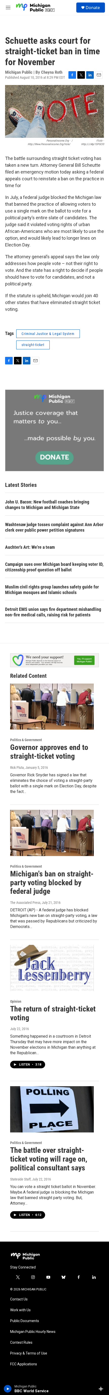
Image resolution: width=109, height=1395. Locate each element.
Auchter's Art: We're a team (30, 547)
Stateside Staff (20, 1179)
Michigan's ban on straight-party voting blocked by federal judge (52, 882)
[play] (8, 1388)
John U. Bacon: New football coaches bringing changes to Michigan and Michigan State (47, 504)
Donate (93, 7)
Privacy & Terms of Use (28, 1353)
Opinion (15, 1001)
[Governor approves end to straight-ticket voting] (52, 707)
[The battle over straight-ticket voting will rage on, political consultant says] (52, 1109)
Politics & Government (26, 740)
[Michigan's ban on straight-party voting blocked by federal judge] (52, 833)
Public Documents (24, 1321)
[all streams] (102, 1388)
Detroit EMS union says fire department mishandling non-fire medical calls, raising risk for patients (53, 612)
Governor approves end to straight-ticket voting (49, 751)
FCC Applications (23, 1364)
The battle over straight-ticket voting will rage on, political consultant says (48, 1159)
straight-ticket (33, 345)
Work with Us (20, 1310)
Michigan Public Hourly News (33, 1332)
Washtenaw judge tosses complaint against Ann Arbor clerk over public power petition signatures (54, 527)
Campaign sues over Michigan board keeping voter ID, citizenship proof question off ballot (54, 567)
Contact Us (19, 1299)
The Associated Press (25, 903)
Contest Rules (21, 1342)
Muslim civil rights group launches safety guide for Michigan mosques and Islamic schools (52, 589)
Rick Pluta (17, 768)
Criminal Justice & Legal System (48, 334)
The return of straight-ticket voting (53, 1013)
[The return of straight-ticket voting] (52, 968)
